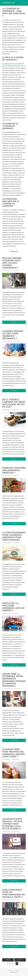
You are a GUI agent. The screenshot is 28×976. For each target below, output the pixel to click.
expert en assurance (11, 241)
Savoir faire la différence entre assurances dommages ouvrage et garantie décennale (14, 680)
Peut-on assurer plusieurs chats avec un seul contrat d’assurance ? (11, 263)
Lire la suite (14, 322)
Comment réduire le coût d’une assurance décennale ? (12, 335)
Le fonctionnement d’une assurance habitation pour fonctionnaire (14, 536)
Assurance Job (8, 3)
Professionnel (8, 341)
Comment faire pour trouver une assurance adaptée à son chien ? (13, 753)
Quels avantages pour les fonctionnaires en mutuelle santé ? (13, 893)
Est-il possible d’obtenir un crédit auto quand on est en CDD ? (13, 403)
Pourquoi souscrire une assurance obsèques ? (14, 470)
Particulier (7, 270)
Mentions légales (14, 972)
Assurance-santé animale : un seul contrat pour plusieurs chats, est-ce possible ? (12, 824)
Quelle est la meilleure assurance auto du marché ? (13, 607)
